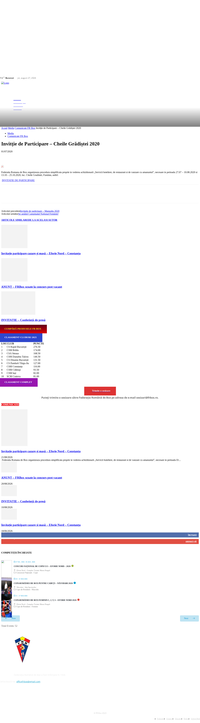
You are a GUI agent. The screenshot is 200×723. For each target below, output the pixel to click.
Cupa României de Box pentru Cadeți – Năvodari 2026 (43, 583)
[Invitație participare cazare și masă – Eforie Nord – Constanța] (14, 247)
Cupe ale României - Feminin (27, 606)
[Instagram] (192, 78)
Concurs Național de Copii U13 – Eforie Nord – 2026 (42, 566)
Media (11, 128)
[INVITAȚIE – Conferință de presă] (18, 314)
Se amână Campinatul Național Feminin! (38, 214)
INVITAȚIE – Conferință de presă (23, 320)
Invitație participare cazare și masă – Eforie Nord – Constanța (41, 253)
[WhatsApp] (40, 156)
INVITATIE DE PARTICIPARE (18, 180)
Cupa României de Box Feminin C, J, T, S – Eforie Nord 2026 (45, 600)
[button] (197, 103)
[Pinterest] (29, 156)
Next (186, 618)
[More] (51, 156)
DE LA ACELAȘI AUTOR (42, 220)
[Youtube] (10, 696)
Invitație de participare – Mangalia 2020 (39, 211)
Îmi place (192, 535)
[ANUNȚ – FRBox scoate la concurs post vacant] (14, 280)
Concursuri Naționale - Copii (27, 573)
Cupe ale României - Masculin (27, 589)
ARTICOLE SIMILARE (14, 220)
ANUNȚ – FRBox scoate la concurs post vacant (31, 286)
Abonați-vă (191, 541)
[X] (195, 78)
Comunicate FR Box (25, 128)
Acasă (4, 128)
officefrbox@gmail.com (28, 681)
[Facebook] (188, 78)
